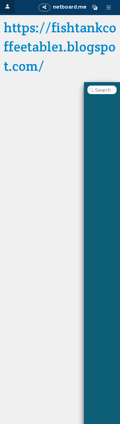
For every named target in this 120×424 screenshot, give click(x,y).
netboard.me (69, 7)
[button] (95, 7)
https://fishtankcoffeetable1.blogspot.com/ (60, 47)
